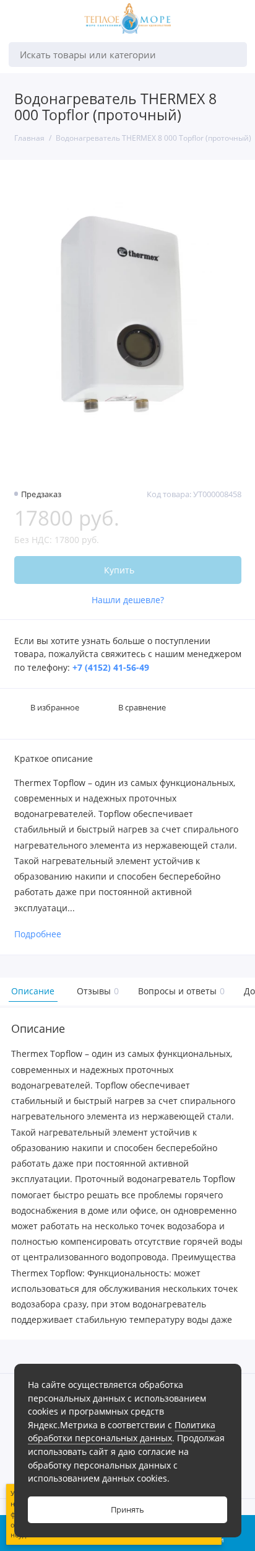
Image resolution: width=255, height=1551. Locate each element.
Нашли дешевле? (128, 600)
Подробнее (37, 934)
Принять (127, 1510)
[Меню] (21, 21)
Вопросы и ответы (180, 991)
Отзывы (96, 991)
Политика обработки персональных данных (121, 1431)
